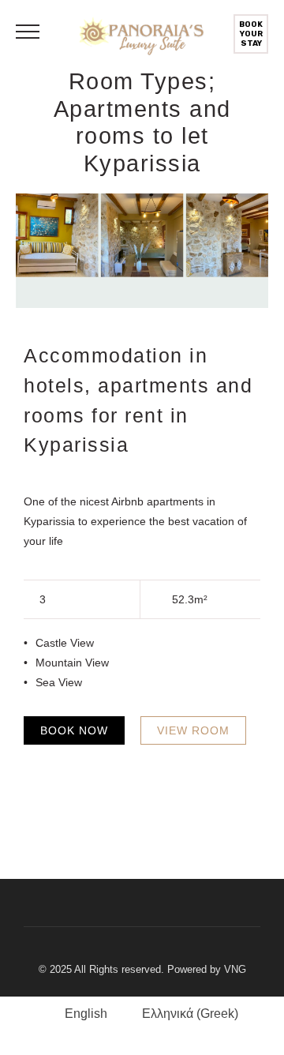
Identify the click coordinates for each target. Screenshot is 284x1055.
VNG (235, 969)
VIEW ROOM (193, 730)
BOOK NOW (74, 730)
